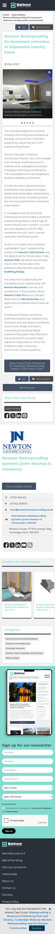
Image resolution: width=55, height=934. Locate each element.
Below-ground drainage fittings (21, 639)
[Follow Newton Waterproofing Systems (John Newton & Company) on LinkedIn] (18, 545)
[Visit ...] (16, 586)
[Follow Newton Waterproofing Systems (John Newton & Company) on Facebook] (6, 545)
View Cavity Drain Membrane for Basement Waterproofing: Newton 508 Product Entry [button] (27, 365)
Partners (7, 894)
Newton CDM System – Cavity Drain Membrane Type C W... (16, 607)
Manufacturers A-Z (13, 853)
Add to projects (43, 27)
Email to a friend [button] (12, 408)
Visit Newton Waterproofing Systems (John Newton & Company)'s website (28, 519)
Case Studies (18, 15)
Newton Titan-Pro (15, 295)
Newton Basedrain (15, 287)
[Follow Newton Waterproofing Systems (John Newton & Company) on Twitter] (12, 545)
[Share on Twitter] (13, 415)
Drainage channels (15, 648)
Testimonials (9, 874)
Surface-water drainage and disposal (24, 653)
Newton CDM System (31, 252)
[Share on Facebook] (7, 415)
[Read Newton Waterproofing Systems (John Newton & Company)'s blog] (30, 545)
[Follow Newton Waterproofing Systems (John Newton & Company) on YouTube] (24, 545)
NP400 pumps (30, 299)
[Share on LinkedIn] (19, 415)
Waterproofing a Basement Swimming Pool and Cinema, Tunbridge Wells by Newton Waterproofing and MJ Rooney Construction (27, 920)
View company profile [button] (19, 486)
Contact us (8, 887)
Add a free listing (12, 860)
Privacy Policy (9, 804)
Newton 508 (11, 260)
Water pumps (12, 658)
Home (6, 15)
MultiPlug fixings (14, 271)
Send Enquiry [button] (27, 387)
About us (7, 881)
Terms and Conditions (41, 808)
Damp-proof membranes (18, 643)
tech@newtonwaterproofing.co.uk (31, 509)
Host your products (14, 867)
